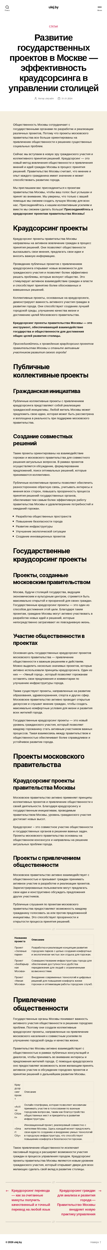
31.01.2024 (67, 98)
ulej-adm (49, 98)
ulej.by (53, 7)
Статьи (53, 26)
